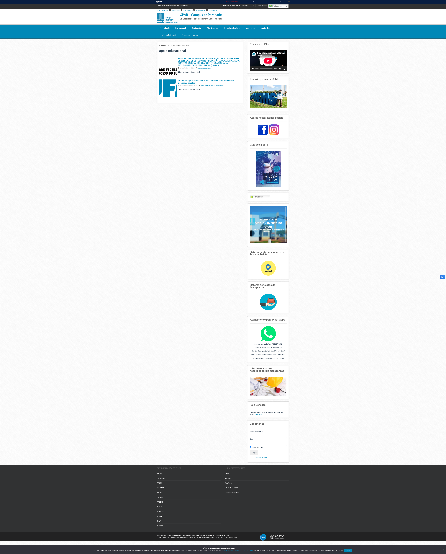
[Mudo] (280, 69)
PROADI (160, 497)
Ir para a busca (188, 10)
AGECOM (160, 526)
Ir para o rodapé (201, 10)
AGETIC (160, 507)
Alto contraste (262, 5)
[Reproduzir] (253, 69)
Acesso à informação (249, 1)
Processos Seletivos (190, 35)
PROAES (160, 473)
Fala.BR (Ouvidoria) (231, 488)
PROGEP (160, 492)
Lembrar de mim (257, 447)
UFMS (227, 473)
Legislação (271, 1)
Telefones (228, 483)
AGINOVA (161, 511)
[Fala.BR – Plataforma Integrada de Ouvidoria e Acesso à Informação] (263, 537)
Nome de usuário (256, 431)
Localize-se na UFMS (232, 492)
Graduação (196, 28)
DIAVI (159, 521)
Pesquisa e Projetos (232, 28)
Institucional (180, 28)
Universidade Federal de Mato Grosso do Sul (173, 5)
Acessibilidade (213, 10)
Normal (245, 5)
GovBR (159, 2)
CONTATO (259, 415)
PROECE (160, 502)
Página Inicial (164, 28)
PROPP (159, 483)
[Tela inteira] (284, 69)
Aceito (348, 550)
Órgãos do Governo (283, 1)
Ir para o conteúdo (163, 10)
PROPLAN (160, 488)
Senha (252, 439)
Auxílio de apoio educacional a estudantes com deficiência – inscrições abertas (206, 81)
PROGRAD (161, 478)
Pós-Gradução (212, 28)
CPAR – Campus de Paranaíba (201, 15)
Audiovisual (266, 28)
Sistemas (228, 478)
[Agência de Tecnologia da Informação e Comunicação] (277, 537)
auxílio (216, 85)
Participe (262, 1)
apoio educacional (204, 68)
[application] (268, 60)
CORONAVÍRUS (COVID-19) (232, 2)
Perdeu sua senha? (261, 457)
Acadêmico (250, 28)
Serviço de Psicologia (168, 35)
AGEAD (159, 516)
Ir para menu (176, 10)
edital (221, 85)
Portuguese (277, 6)
